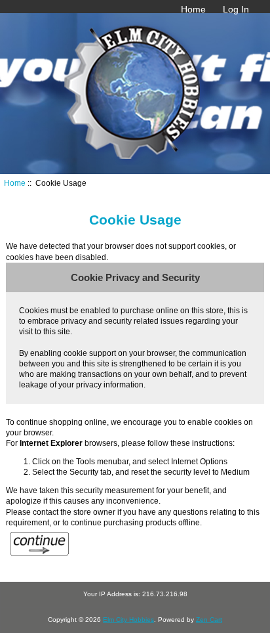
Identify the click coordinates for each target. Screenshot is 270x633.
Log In (236, 9)
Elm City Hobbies (128, 619)
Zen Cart (209, 619)
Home (193, 9)
